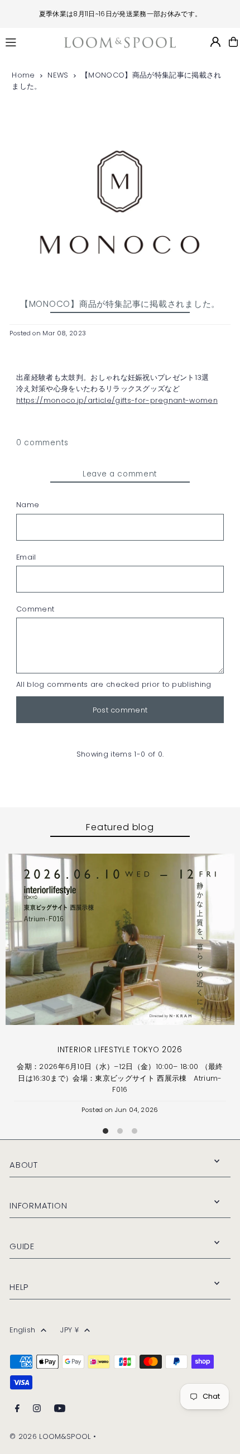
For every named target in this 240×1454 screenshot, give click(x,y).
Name (27, 504)
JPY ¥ (69, 1330)
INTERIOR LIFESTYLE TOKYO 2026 (120, 1049)
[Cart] (233, 42)
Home (23, 75)
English (22, 1330)
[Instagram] (37, 1409)
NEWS (57, 75)
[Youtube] (59, 1409)
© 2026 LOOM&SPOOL (49, 1436)
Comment (35, 609)
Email (26, 557)
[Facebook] (17, 1409)
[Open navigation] (29, 41)
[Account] (215, 42)
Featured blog (120, 827)
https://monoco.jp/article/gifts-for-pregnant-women (117, 400)
